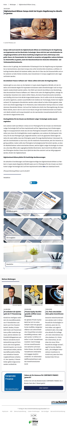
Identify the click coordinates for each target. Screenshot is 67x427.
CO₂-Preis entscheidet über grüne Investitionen (54, 327)
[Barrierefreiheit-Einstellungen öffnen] (64, 216)
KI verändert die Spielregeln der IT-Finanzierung (12, 327)
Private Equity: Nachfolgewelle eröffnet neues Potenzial (33, 327)
